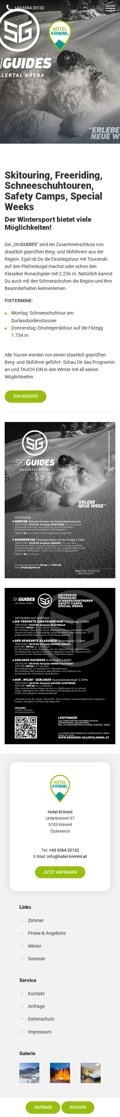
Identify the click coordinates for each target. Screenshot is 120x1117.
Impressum (39, 1032)
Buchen (78, 1107)
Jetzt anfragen (60, 872)
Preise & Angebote (47, 933)
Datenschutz (41, 1019)
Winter (34, 946)
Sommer (36, 959)
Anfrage (43, 1107)
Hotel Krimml (60, 36)
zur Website (25, 396)
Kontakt (36, 994)
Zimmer (36, 920)
